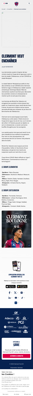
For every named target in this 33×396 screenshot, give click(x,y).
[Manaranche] (25, 318)
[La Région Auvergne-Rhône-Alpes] (11, 327)
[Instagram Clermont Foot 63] (22, 292)
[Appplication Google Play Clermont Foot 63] (22, 286)
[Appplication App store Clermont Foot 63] (11, 286)
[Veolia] (12, 322)
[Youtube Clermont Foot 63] (16, 297)
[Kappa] (26, 331)
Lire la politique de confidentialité (9, 388)
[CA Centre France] (16, 313)
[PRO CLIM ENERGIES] (21, 322)
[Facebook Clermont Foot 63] (10, 292)
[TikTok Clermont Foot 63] (23, 297)
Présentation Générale (16, 367)
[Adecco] (10, 318)
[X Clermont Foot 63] (16, 292)
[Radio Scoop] (18, 318)
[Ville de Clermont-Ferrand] (17, 331)
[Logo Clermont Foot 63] (16, 4)
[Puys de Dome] (24, 327)
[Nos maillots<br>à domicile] (16, 229)
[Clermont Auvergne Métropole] (7, 331)
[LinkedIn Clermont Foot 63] (10, 297)
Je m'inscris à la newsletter (16, 356)
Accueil (3, 9)
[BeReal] (16, 302)
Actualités (9, 9)
